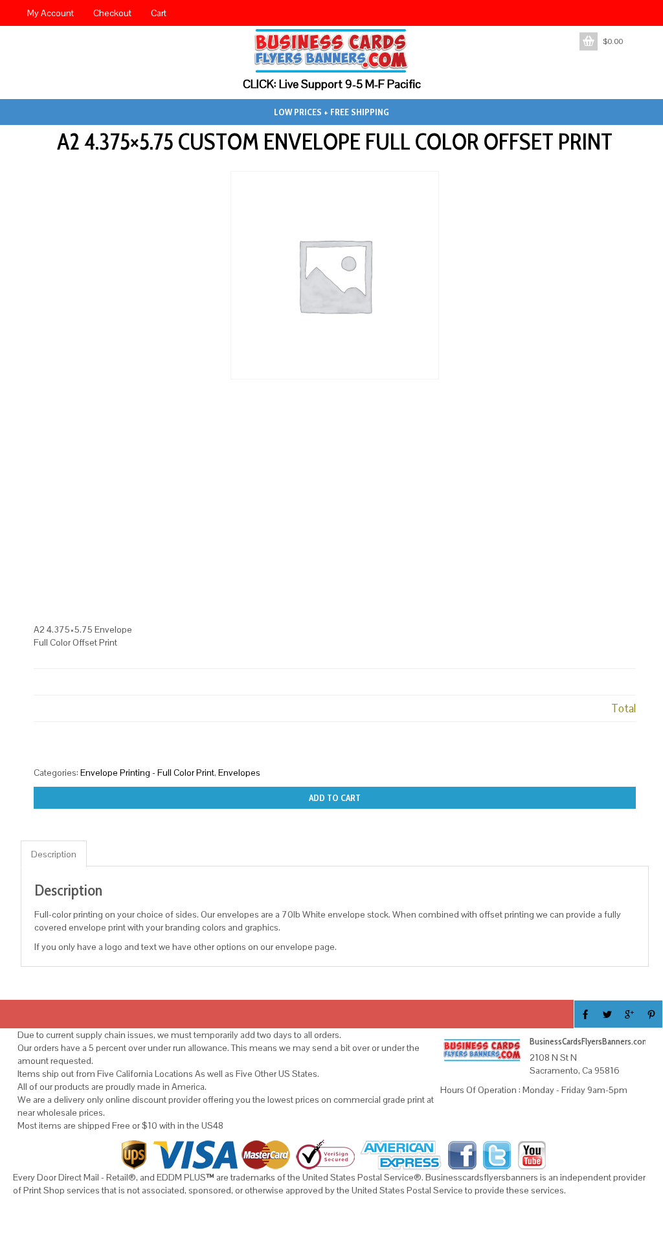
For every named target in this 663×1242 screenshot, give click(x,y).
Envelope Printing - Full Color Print (147, 772)
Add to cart (335, 798)
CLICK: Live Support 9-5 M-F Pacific (332, 83)
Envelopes (239, 772)
